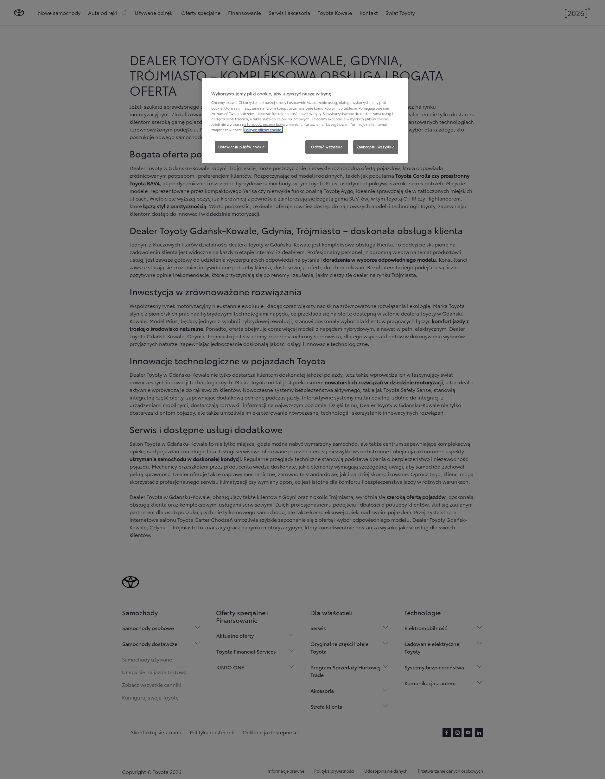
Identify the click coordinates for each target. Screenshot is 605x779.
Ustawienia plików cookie (241, 146)
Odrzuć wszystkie (326, 146)
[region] (305, 120)
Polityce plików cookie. (263, 129)
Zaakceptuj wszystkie (376, 146)
